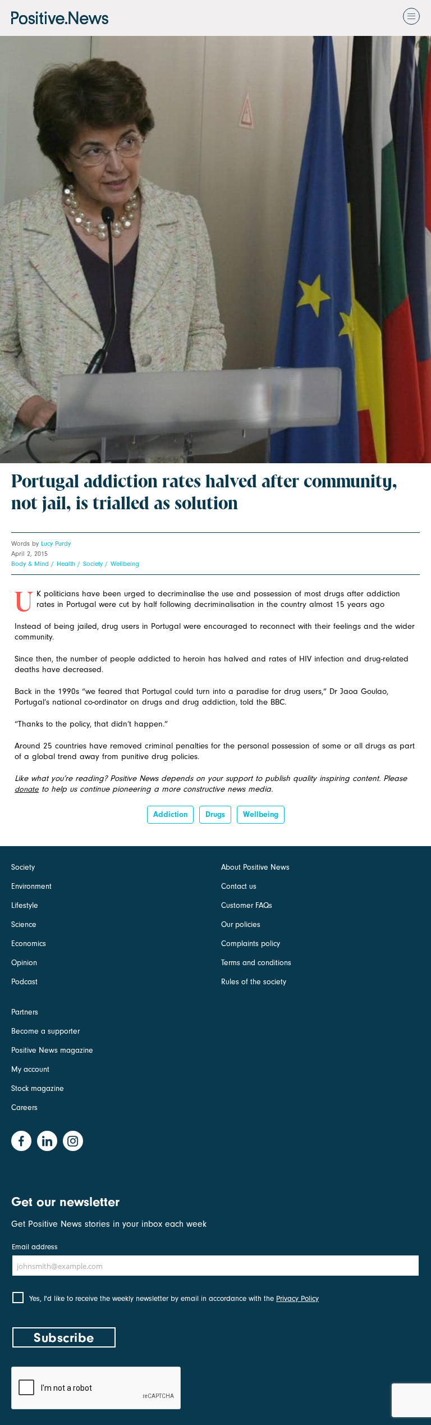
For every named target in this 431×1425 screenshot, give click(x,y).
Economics (28, 943)
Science (23, 924)
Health (66, 564)
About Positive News (255, 867)
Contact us (238, 886)
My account (30, 1069)
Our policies (240, 924)
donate (27, 789)
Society (93, 564)
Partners (24, 1012)
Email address (35, 1247)
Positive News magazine (52, 1050)
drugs (215, 814)
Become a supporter (45, 1031)
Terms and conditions (256, 962)
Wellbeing (125, 564)
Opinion (24, 962)
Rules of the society (253, 981)
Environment (31, 886)
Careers (24, 1107)
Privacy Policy (297, 1298)
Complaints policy (250, 943)
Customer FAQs (246, 905)
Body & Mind (30, 564)
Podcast (24, 981)
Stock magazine (37, 1088)
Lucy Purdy (56, 543)
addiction (170, 814)
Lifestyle (24, 905)
